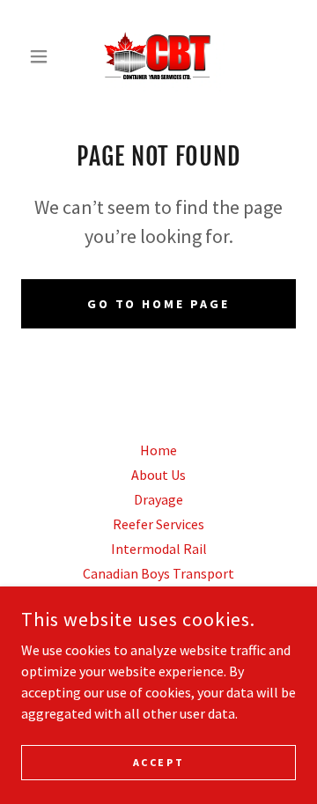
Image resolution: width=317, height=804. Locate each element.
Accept (158, 762)
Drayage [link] (158, 499)
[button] (42, 56)
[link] (158, 56)
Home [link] (158, 450)
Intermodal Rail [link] (159, 548)
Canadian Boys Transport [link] (158, 573)
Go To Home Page (159, 304)
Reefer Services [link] (158, 524)
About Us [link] (158, 474)
